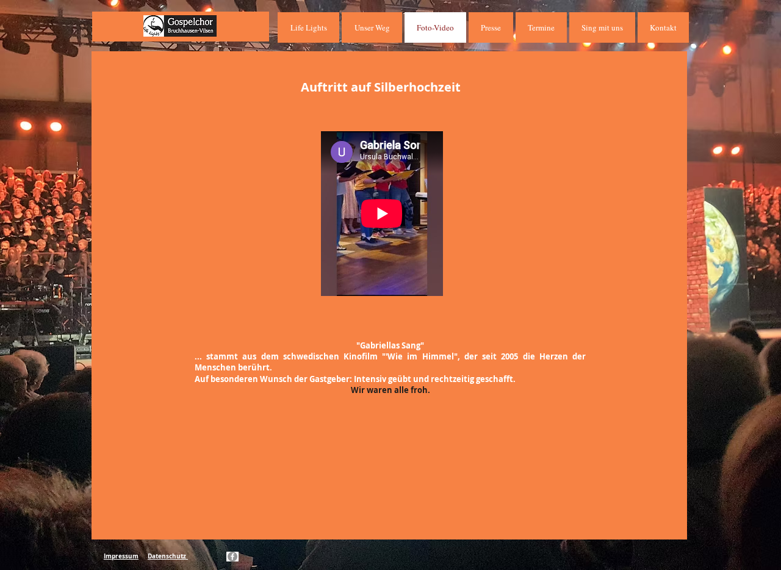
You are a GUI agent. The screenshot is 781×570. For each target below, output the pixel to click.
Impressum (121, 556)
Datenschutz (168, 556)
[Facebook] (232, 556)
